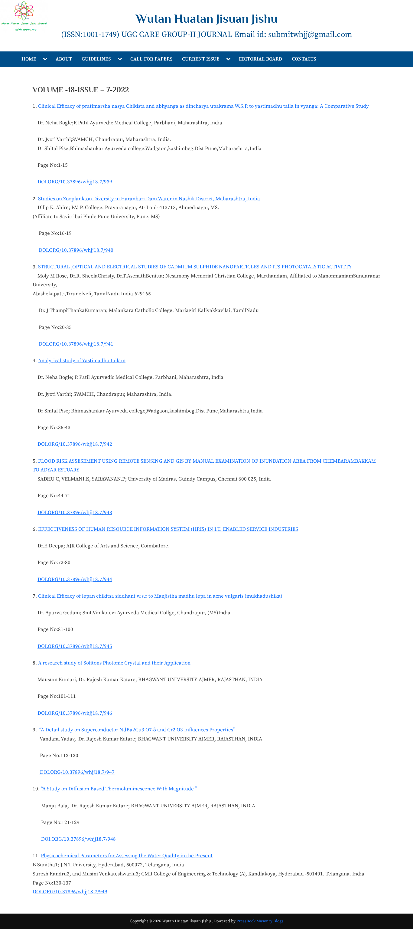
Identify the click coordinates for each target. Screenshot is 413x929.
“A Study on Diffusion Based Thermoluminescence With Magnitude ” (119, 789)
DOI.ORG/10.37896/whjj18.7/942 (74, 444)
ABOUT (64, 59)
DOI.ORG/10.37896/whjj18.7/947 (77, 772)
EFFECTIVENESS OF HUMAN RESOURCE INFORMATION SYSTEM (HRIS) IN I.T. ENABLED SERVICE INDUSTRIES (168, 529)
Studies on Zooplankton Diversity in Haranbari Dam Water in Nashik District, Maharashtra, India (149, 198)
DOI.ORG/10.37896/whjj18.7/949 (70, 891)
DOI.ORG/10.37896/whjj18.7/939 (74, 182)
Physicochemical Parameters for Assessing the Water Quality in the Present (127, 855)
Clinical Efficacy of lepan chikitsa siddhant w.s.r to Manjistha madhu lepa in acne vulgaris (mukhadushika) (160, 596)
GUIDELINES (96, 59)
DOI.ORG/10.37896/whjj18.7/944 (74, 579)
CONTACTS (304, 59)
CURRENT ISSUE (201, 59)
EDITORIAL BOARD (260, 59)
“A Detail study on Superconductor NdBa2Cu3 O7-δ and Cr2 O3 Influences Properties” (137, 730)
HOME (28, 59)
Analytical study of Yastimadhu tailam (81, 360)
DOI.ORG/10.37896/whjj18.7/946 (74, 713)
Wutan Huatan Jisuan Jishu (207, 18)
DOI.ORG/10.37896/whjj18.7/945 (74, 646)
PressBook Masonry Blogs (259, 921)
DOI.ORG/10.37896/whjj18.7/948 (77, 839)
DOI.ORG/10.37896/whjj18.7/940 (76, 250)
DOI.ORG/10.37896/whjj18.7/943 (74, 512)
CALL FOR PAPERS (151, 59)
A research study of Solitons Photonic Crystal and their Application (114, 663)
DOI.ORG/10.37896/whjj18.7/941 (76, 344)
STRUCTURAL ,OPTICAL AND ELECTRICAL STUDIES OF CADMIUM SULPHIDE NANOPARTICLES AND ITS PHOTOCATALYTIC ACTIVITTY (194, 267)
